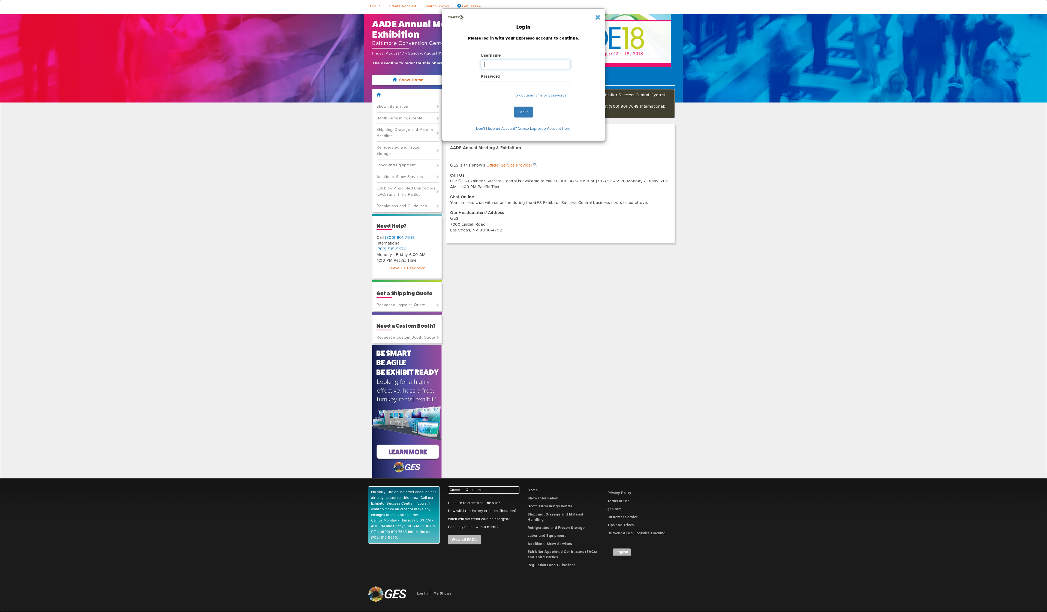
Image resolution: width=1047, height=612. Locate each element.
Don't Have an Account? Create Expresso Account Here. (523, 128)
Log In (523, 112)
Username (491, 55)
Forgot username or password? (539, 95)
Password (490, 76)
